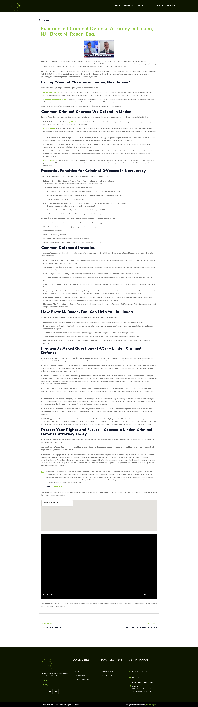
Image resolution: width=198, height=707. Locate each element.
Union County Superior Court (54, 99)
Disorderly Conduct (51, 160)
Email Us (135, 678)
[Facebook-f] (44, 691)
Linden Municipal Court (52, 92)
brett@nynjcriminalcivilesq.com (143, 682)
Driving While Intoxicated (74, 122)
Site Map (45, 685)
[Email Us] (130, 677)
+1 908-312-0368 (139, 671)
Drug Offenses (49, 128)
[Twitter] (50, 691)
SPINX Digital (151, 705)
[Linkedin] (56, 691)
